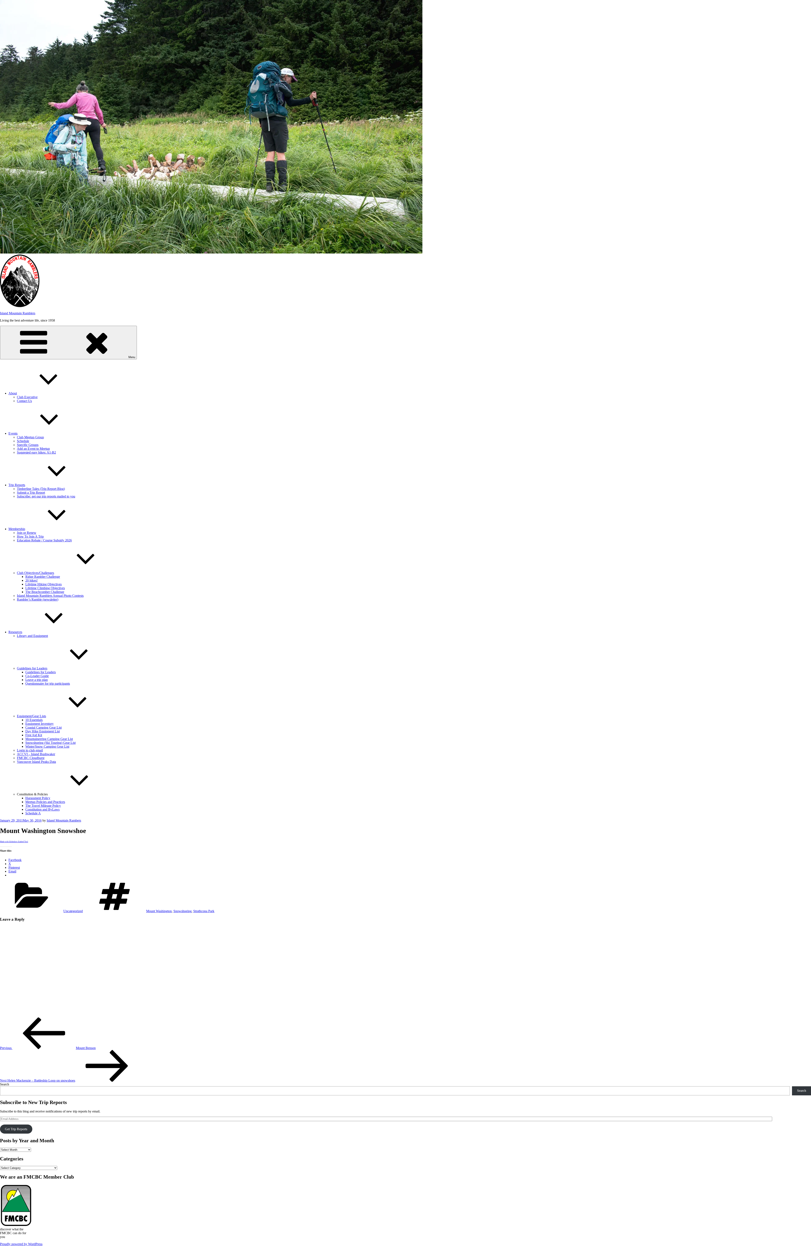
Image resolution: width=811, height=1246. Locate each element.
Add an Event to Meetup (33, 448)
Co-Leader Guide (37, 676)
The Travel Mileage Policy (43, 805)
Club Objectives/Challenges (35, 573)
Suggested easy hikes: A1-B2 (36, 452)
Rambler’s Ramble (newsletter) (37, 599)
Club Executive (27, 397)
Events (13, 433)
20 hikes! (31, 580)
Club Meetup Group (30, 437)
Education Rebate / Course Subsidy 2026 (44, 540)
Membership (16, 529)
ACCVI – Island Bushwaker (36, 754)
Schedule (23, 441)
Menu (131, 357)
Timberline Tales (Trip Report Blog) (41, 489)
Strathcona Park (203, 911)
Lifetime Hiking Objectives (43, 584)
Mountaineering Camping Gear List (49, 739)
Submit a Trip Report (31, 492)
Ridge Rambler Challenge (42, 576)
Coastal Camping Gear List (43, 727)
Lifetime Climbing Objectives (45, 588)
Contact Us (24, 401)
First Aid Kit (33, 735)
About (12, 393)
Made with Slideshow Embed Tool (14, 842)
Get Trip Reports (16, 1129)
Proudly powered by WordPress (21, 1244)
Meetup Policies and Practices (45, 802)
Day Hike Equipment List (42, 731)
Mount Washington (159, 911)
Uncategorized (73, 911)
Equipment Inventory (39, 723)
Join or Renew (26, 532)
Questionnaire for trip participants (47, 683)
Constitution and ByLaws (42, 809)
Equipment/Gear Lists (31, 716)
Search (4, 1084)
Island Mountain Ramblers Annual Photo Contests (50, 595)
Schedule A (33, 813)
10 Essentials (34, 720)
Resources (15, 632)
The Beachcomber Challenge (44, 592)
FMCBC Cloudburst (30, 758)
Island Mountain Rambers (64, 820)
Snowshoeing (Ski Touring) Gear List (50, 742)
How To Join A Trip (30, 536)
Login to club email (30, 750)
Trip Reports (16, 485)
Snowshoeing (182, 911)
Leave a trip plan (36, 680)
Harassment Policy (37, 798)
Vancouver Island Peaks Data (36, 761)
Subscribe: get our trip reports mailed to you (46, 496)
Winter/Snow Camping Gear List (47, 746)
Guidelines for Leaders (32, 668)
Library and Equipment (32, 636)
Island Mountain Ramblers (17, 313)
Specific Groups (27, 445)
